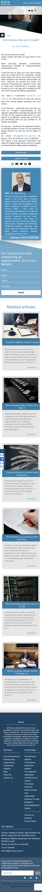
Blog (5, 772)
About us (7, 775)
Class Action (9, 762)
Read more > (32, 367)
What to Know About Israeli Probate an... (22, 672)
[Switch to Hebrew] (2, 3)
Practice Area (9, 759)
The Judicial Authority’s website (29, 765)
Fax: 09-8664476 (8, 848)
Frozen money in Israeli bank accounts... (22, 473)
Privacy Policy (30, 821)
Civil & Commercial (11, 756)
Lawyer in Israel (21, 158)
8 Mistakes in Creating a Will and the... (22, 538)
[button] (2, 35)
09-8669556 (24, 844)
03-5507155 (13, 844)
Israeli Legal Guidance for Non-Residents (32, 799)
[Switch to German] (5, 3)
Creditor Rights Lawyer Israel (22, 342)
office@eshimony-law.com (24, 136)
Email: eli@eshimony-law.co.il (12, 851)
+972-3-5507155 (35, 3)
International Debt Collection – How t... (22, 406)
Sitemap (27, 818)
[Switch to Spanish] (9, 3)
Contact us (8, 778)
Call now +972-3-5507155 (24, 237)
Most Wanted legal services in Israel (22, 605)
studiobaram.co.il (24, 886)
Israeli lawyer (21, 153)
